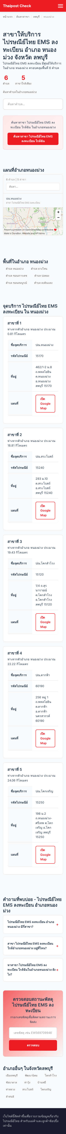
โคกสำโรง (51, 1075)
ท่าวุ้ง (27, 1082)
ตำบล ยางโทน (39, 268)
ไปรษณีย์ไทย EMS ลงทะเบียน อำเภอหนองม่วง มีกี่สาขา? (31, 924)
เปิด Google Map (45, 403)
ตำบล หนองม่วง (15, 268)
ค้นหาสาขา (22, 16)
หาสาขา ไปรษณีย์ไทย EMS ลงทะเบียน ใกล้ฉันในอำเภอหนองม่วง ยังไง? (32, 969)
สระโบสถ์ (27, 1089)
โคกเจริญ (46, 1089)
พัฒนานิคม (31, 1075)
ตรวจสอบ (33, 1045)
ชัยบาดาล (11, 1082)
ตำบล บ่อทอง (41, 275)
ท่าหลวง (10, 1089)
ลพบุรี (36, 16)
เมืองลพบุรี (12, 1075)
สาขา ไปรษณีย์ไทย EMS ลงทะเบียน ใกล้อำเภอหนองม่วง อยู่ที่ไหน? (30, 946)
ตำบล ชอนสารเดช (16, 275)
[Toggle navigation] (60, 6)
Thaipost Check (17, 6)
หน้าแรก (7, 16)
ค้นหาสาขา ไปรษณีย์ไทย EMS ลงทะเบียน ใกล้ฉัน (33, 139)
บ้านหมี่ (42, 1082)
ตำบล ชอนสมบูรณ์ (16, 282)
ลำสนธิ (10, 1096)
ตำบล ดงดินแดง (43, 282)
